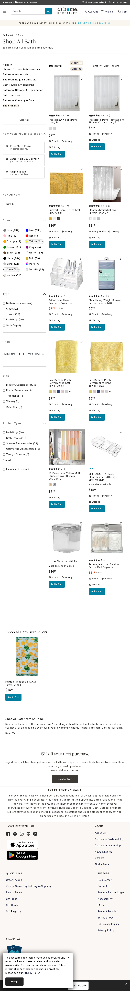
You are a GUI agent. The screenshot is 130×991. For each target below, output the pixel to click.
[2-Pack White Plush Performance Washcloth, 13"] (67, 391)
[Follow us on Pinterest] (28, 833)
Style (6, 375)
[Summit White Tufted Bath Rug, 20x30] (55, 218)
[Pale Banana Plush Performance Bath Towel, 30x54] (51, 391)
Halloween (20, 2)
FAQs (101, 905)
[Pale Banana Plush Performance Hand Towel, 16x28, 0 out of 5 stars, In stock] (107, 357)
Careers (99, 858)
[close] (68, 958)
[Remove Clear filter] (80, 69)
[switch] (81, 78)
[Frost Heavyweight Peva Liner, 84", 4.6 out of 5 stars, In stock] (67, 93)
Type (6, 294)
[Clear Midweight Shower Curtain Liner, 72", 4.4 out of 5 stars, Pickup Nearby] (107, 184)
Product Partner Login (111, 892)
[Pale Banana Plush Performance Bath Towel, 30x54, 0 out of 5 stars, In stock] (67, 357)
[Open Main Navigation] (4, 11)
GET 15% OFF (78, 985)
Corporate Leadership (108, 845)
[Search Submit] (48, 11)
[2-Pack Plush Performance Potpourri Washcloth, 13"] (63, 391)
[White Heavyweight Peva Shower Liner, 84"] (55, 128)
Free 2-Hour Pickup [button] (31, 2)
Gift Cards (12, 905)
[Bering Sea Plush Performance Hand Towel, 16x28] (59, 391)
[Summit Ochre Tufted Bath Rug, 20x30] (51, 218)
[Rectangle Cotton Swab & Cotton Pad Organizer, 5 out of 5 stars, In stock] (107, 538)
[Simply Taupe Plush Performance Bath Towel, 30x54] (55, 391)
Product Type (12, 423)
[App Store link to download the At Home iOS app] (22, 844)
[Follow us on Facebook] (8, 833)
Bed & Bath (8, 35)
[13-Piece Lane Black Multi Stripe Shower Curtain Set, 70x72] (55, 484)
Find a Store (102, 864)
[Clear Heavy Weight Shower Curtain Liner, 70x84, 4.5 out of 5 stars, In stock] (107, 274)
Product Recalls (107, 911)
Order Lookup (14, 880)
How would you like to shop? (22, 133)
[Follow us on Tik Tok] (15, 833)
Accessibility (105, 899)
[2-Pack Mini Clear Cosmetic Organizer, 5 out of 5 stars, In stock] (67, 274)
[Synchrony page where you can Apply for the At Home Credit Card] (14, 951)
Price (6, 341)
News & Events (103, 851)
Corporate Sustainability (109, 839)
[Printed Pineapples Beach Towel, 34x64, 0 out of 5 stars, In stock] (27, 656)
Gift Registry (13, 911)
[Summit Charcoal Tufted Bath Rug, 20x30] (59, 218)
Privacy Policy (106, 930)
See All (7, 460)
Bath (20, 35)
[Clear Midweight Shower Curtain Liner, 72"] (91, 218)
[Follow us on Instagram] (21, 833)
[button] (68, 11)
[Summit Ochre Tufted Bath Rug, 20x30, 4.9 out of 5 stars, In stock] (67, 184)
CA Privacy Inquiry (108, 924)
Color (6, 220)
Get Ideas (11, 899)
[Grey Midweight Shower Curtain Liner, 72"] (99, 218)
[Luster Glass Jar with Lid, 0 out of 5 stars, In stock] (67, 538)
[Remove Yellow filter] (80, 63)
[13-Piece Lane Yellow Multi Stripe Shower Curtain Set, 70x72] (51, 484)
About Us (100, 832)
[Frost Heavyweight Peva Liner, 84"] (51, 128)
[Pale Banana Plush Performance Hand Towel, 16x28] (91, 391)
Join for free (65, 779)
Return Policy (14, 892)
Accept (14, 981)
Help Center (105, 880)
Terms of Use (106, 917)
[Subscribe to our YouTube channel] (35, 833)
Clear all (24, 119)
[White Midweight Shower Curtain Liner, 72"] (95, 218)
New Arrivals (11, 194)
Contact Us (104, 886)
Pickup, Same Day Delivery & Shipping (28, 886)
